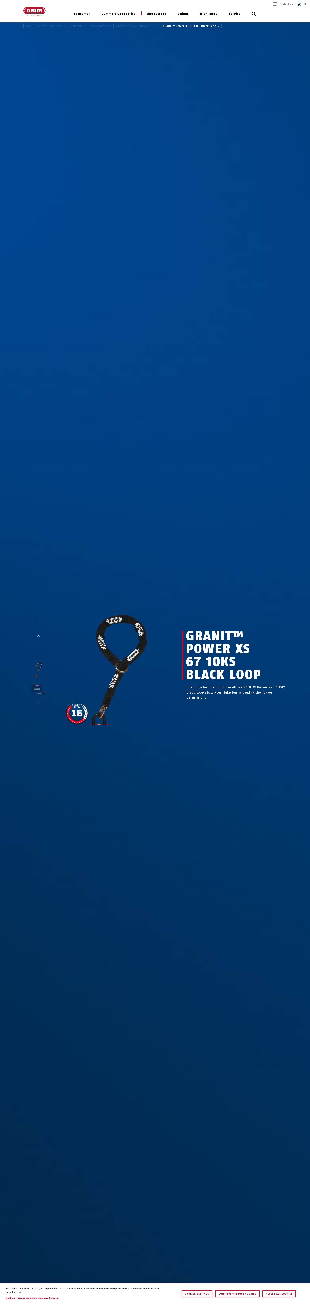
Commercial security (118, 13)
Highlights (208, 13)
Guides (183, 13)
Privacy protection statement (32, 1298)
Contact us (286, 4)
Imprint (54, 1298)
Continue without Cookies (237, 1293)
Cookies (10, 1298)
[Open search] (253, 16)
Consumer (82, 13)
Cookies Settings (197, 1293)
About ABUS (156, 13)
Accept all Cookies (279, 1293)
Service (235, 13)
